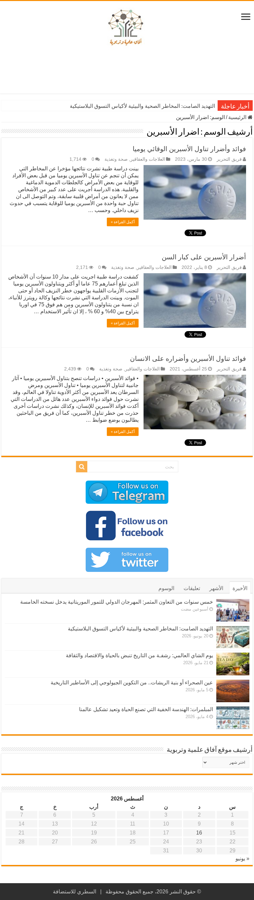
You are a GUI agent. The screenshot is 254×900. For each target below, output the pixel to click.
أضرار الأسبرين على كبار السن (204, 257)
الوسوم (166, 588)
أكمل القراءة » (123, 222)
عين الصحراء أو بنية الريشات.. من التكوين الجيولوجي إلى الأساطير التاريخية (132, 682)
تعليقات (192, 588)
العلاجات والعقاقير (147, 159)
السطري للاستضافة (74, 891)
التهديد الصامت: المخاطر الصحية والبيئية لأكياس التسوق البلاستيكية (142, 106)
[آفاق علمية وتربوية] (127, 28)
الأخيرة (240, 588)
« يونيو (242, 858)
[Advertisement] (127, 72)
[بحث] (81, 466)
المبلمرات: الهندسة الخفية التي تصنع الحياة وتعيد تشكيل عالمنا (146, 709)
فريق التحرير (229, 159)
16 (199, 833)
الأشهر (216, 588)
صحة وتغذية (116, 159)
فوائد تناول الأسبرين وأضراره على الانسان (188, 358)
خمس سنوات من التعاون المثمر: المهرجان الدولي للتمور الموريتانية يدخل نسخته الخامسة (116, 602)
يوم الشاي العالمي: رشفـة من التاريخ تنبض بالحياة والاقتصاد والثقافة (139, 655)
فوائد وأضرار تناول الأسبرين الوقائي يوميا (189, 148)
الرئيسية (238, 117)
